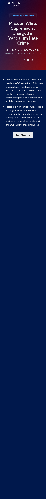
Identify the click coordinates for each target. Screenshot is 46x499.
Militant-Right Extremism (23, 15)
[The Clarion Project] (11, 4)
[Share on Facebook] (27, 59)
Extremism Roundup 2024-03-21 (23, 53)
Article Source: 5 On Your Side (23, 50)
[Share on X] (32, 59)
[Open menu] (40, 4)
